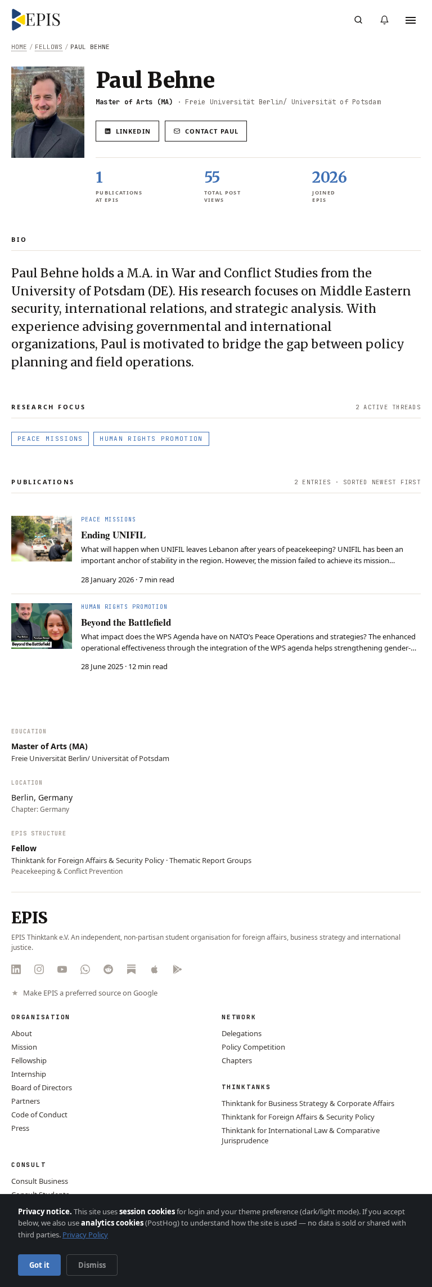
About (21, 1033)
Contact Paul (211, 131)
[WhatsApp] (85, 969)
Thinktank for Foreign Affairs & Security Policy (298, 1117)
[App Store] (154, 969)
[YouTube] (62, 969)
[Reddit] (108, 969)
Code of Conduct (39, 1114)
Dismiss (92, 1265)
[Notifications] (384, 19)
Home (19, 47)
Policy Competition (253, 1047)
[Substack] (131, 969)
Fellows (48, 47)
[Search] (358, 19)
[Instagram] (39, 969)
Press (20, 1128)
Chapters (237, 1060)
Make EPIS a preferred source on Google (90, 993)
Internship (28, 1074)
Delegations (242, 1033)
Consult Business (39, 1181)
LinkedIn (133, 131)
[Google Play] (177, 969)
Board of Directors (41, 1087)
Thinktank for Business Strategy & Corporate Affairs (308, 1103)
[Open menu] (410, 20)
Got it (39, 1265)
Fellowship (29, 1060)
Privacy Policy (85, 1234)
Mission (24, 1047)
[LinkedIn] (16, 969)
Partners (25, 1101)
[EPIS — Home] (36, 20)
